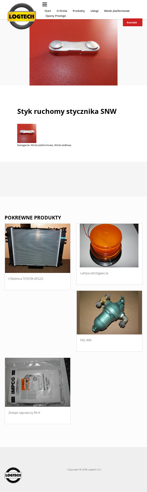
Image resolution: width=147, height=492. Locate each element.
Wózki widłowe (62, 145)
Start (48, 11)
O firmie (62, 11)
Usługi (95, 11)
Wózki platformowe (117, 11)
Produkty (79, 11)
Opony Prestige (56, 16)
